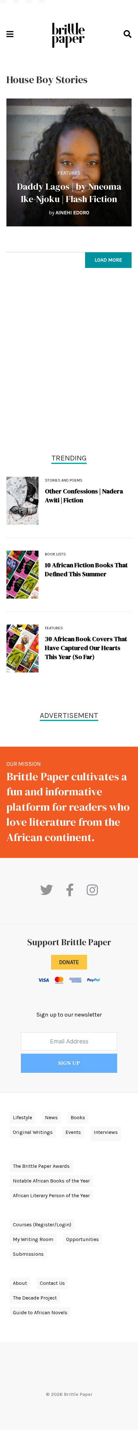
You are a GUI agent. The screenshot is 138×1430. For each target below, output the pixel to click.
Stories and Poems (63, 480)
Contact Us (52, 1283)
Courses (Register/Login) (42, 1225)
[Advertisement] (69, 362)
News (51, 1117)
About (20, 1283)
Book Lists (55, 554)
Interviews (106, 1132)
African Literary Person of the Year (51, 1195)
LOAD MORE (108, 260)
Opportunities (82, 1239)
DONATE (69, 962)
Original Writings (33, 1132)
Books (78, 1117)
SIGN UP (69, 1063)
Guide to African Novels (40, 1312)
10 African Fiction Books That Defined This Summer (86, 569)
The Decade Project (35, 1298)
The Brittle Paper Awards (41, 1166)
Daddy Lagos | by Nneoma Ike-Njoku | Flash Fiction (69, 192)
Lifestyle (22, 1117)
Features (69, 173)
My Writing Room (33, 1239)
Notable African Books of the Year (51, 1181)
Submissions (28, 1254)
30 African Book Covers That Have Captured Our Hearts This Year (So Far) (86, 647)
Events (73, 1132)
